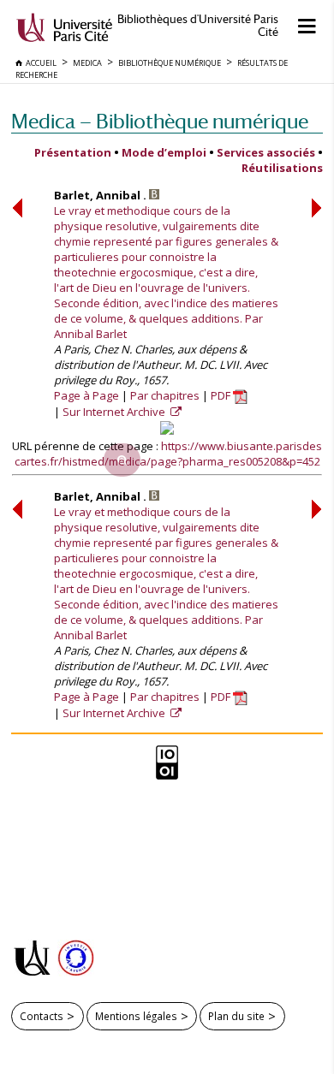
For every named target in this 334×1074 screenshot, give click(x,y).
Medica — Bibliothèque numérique (159, 121)
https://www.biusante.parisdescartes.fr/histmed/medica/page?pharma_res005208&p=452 (169, 453)
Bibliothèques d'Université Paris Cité (197, 26)
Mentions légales (136, 1016)
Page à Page (86, 395)
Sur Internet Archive (115, 411)
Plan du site (236, 1016)
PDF (222, 395)
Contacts (41, 1016)
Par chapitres (165, 395)
